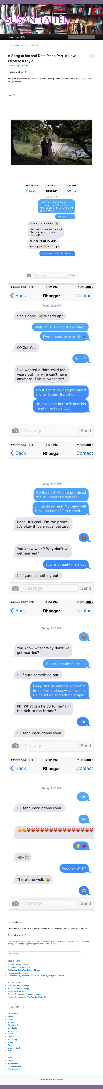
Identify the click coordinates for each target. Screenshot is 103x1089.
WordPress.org (14, 1069)
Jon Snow (74, 941)
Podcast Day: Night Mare (18, 964)
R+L (15, 943)
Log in (10, 1060)
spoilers (36, 943)
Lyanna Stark (84, 941)
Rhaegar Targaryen (25, 943)
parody (10, 943)
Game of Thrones (63, 941)
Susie (10, 985)
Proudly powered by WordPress (51, 1079)
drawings (11, 1022)
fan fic (48, 941)
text (41, 943)
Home (11, 37)
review (10, 1042)
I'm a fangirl (19, 941)
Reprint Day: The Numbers (19, 967)
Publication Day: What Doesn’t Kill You (24, 970)
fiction (53, 941)
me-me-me (12, 1031)
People (11, 1036)
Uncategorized (33, 941)
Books (10, 1016)
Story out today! (22, 985)
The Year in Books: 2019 (37, 997)
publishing (12, 1039)
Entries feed (13, 1063)
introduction (13, 1028)
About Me (21, 37)
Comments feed (14, 1066)
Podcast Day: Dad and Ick (18, 973)
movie (10, 1033)
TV (26, 941)
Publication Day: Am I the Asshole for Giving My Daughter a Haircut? (36, 975)
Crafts (10, 1019)
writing (11, 1050)
